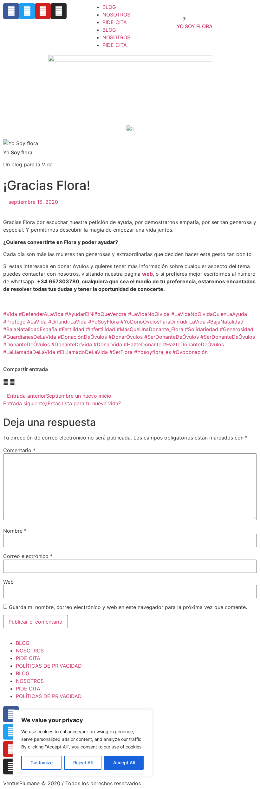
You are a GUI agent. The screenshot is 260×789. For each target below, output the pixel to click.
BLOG (109, 7)
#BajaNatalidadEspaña (30, 329)
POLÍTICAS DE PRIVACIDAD (49, 666)
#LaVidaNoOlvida (149, 314)
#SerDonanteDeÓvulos (171, 337)
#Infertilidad (100, 329)
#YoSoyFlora (103, 321)
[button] (5, 382)
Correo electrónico (28, 556)
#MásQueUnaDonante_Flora (150, 329)
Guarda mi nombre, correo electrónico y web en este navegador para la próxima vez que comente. (128, 607)
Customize (41, 762)
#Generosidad (236, 329)
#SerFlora (121, 352)
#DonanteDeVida (71, 344)
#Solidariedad (201, 329)
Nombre (15, 530)
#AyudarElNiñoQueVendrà (96, 314)
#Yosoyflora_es (152, 352)
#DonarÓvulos (125, 337)
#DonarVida (108, 344)
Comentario (19, 450)
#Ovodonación (190, 352)
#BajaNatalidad (225, 321)
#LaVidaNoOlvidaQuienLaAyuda (209, 314)
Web (8, 581)
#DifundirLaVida (67, 321)
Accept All (124, 762)
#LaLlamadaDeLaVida (29, 352)
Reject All (83, 762)
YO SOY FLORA (194, 26)
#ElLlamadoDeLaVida (82, 352)
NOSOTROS (116, 14)
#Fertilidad (71, 329)
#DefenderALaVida (41, 314)
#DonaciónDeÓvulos (82, 337)
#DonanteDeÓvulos (26, 344)
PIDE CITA (114, 22)
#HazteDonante (142, 344)
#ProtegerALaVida (25, 321)
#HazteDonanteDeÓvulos (193, 344)
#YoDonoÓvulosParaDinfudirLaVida (162, 321)
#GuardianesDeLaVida (29, 337)
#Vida (10, 314)
